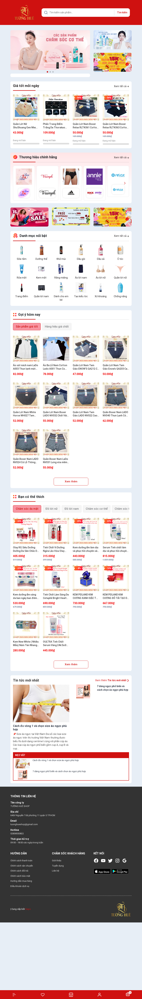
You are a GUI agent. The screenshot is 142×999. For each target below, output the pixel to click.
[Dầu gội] (81, 250)
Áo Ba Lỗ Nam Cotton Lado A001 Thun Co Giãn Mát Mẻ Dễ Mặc (55, 367)
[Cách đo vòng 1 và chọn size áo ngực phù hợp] (22, 763)
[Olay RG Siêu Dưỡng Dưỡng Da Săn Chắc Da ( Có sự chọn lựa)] (26, 531)
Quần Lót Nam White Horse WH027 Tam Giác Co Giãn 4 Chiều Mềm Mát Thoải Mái (24, 414)
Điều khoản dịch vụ (19, 886)
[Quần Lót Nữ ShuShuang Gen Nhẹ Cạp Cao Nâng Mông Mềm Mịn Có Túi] (26, 107)
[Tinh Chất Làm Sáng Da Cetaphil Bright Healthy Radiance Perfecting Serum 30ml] (56, 578)
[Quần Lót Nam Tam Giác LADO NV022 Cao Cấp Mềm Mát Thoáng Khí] (86, 395)
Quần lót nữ (120, 277)
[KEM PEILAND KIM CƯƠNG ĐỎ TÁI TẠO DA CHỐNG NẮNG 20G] (116, 578)
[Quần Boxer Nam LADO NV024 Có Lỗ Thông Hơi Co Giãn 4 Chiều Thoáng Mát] (26, 442)
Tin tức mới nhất (26, 680)
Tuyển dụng (58, 865)
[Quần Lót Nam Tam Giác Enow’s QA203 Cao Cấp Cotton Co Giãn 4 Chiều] (116, 348)
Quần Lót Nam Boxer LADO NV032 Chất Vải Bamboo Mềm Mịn (55, 414)
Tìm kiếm (122, 12)
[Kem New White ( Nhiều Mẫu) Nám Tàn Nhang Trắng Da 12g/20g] (26, 625)
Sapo (28, 909)
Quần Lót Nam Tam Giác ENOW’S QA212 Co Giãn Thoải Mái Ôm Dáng (86, 367)
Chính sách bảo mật (20, 876)
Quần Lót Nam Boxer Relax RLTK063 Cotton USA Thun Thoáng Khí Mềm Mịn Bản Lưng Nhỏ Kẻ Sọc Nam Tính (116, 126)
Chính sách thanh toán (21, 860)
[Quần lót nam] (41, 287)
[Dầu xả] (100, 250)
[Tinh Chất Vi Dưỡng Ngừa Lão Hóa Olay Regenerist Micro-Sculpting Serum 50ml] (56, 531)
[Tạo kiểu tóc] (81, 287)
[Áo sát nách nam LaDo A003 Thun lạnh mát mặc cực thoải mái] (26, 348)
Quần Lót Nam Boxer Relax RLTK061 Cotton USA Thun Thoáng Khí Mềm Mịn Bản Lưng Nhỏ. (85, 126)
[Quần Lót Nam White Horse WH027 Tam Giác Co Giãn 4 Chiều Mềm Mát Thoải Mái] (26, 395)
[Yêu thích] (42, 995)
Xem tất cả (120, 86)
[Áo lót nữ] (100, 268)
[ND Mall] (24, 183)
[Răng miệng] (61, 268)
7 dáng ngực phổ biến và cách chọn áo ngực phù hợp (59, 771)
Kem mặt (41, 277)
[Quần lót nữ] (120, 268)
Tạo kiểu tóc (81, 296)
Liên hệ (55, 870)
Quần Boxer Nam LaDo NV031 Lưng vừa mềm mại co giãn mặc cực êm (55, 461)
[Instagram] (117, 860)
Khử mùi (61, 259)
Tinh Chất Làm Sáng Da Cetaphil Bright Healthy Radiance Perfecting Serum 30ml (56, 596)
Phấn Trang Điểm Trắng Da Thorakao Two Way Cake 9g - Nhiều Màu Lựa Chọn (54, 126)
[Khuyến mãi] (113, 62)
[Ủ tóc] (120, 250)
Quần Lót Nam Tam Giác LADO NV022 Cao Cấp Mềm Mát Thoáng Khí (85, 414)
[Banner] (50, 49)
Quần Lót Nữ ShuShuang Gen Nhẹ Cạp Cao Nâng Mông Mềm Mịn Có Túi (24, 126)
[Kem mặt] (41, 268)
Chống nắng (120, 296)
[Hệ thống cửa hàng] (71, 994)
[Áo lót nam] (81, 268)
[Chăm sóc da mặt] (113, 39)
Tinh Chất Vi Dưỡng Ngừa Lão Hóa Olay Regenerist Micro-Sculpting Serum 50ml (55, 549)
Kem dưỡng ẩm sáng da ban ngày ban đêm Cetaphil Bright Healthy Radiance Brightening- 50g (26, 596)
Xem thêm (71, 481)
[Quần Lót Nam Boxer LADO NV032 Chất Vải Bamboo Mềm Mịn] (56, 395)
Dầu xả (100, 259)
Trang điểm (21, 296)
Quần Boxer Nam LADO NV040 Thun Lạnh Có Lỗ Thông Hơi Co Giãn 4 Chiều (116, 414)
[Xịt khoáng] (100, 287)
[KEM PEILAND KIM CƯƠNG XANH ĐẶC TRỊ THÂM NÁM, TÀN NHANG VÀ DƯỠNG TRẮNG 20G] (86, 578)
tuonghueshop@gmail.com (24, 824)
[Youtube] (103, 860)
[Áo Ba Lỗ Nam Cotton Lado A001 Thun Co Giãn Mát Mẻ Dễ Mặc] (56, 348)
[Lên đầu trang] (138, 984)
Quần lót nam (41, 296)
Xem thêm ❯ (112, 680)
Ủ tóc (120, 259)
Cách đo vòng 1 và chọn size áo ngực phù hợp (56, 760)
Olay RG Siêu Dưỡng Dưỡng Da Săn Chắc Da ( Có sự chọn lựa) (25, 549)
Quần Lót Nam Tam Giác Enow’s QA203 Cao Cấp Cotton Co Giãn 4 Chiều (116, 367)
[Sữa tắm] (21, 250)
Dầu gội (81, 259)
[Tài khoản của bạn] (99, 994)
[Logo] (121, 909)
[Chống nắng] (120, 287)
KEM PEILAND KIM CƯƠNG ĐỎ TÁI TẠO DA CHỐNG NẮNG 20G (116, 596)
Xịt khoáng (100, 296)
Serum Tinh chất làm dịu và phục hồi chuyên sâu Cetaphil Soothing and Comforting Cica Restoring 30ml (115, 549)
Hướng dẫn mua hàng (21, 881)
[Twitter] (110, 860)
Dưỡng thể (41, 259)
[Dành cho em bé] (61, 287)
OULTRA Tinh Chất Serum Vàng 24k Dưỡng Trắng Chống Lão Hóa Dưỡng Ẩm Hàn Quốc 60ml (56, 643)
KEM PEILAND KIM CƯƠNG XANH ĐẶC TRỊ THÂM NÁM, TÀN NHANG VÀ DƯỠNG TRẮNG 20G (85, 596)
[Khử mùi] (61, 250)
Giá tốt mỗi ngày (26, 86)
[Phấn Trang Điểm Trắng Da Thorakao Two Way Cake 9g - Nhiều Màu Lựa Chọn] (56, 107)
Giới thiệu (56, 860)
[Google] (124, 860)
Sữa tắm (21, 259)
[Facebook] (96, 860)
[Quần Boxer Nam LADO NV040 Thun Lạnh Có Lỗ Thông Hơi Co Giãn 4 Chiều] (116, 395)
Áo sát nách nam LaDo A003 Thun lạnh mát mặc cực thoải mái (25, 367)
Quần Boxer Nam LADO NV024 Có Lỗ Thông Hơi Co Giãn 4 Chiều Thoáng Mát (25, 461)
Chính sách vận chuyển (21, 865)
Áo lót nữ (101, 277)
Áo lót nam (81, 277)
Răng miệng (61, 277)
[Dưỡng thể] (41, 250)
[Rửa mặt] (21, 268)
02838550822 (17, 833)
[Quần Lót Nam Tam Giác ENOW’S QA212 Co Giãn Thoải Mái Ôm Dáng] (86, 348)
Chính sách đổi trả (19, 870)
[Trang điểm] (21, 287)
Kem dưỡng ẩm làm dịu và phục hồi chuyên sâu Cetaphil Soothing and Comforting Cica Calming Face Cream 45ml (86, 549)
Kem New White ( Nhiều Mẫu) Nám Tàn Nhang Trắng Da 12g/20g (26, 643)
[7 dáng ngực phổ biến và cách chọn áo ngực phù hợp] (22, 774)
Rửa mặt (21, 277)
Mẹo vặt (20, 755)
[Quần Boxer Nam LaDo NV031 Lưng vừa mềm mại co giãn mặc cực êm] (56, 442)
